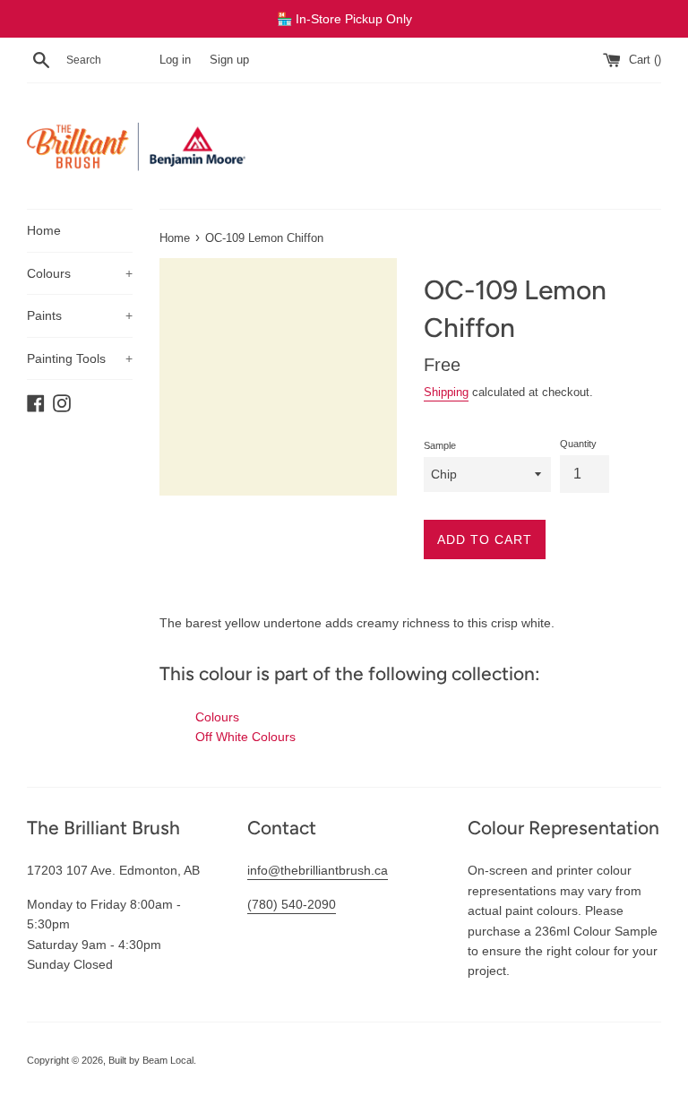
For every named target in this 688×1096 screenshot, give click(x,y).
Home (44, 230)
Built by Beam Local (151, 1060)
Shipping (446, 392)
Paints (80, 315)
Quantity (578, 443)
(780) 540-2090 (291, 904)
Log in (175, 60)
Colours (80, 273)
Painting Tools (80, 358)
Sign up (229, 60)
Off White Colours (245, 736)
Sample (440, 445)
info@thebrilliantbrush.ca (317, 870)
